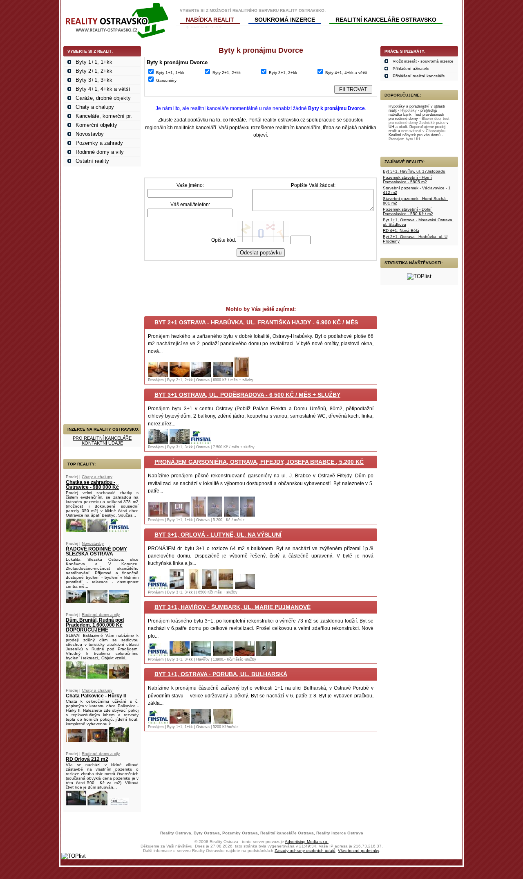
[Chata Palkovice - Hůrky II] (76, 740)
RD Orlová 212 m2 (87, 759)
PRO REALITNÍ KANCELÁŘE (102, 438)
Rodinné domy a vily (100, 152)
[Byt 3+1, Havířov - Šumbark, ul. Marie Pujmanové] (158, 654)
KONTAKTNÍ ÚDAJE (102, 443)
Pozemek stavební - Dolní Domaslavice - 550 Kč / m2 (408, 211)
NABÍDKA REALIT (210, 19)
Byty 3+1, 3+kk (94, 80)
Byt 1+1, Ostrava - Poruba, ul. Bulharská (220, 674)
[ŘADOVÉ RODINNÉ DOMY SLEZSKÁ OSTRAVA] (76, 601)
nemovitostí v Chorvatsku (423, 131)
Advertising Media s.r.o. (307, 841)
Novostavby (90, 134)
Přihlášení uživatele (411, 68)
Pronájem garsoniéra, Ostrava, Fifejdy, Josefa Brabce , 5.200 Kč (259, 462)
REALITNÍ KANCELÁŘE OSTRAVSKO (385, 19)
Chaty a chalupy (95, 107)
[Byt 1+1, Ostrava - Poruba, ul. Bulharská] (158, 722)
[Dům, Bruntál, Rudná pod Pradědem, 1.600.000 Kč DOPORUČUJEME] (76, 677)
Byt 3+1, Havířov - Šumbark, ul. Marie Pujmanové (232, 607)
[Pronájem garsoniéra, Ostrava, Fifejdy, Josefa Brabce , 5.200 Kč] (158, 515)
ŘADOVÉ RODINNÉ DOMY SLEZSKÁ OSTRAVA (96, 551)
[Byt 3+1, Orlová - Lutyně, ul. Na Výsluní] (158, 587)
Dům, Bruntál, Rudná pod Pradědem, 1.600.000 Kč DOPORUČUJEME (95, 625)
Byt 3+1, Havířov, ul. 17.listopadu (414, 171)
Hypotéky (408, 110)
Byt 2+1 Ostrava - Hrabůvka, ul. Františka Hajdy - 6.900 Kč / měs (256, 322)
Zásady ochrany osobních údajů (305, 850)
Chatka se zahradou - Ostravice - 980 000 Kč (92, 485)
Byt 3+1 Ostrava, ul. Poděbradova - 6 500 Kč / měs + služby (247, 394)
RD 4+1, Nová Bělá (401, 230)
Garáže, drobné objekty (103, 98)
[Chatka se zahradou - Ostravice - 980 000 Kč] (76, 530)
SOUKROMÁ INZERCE (285, 19)
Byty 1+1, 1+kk (94, 62)
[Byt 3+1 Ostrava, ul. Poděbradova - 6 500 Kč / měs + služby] (158, 442)
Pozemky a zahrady (99, 143)
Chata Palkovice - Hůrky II (96, 695)
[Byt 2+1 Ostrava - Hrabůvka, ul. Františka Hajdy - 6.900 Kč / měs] (158, 375)
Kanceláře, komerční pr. (104, 116)
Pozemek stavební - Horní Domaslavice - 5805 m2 (407, 179)
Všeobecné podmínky (358, 850)
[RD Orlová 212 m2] (76, 803)
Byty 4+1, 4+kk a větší (103, 89)
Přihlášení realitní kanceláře (419, 76)
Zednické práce (432, 123)
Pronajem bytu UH (404, 139)
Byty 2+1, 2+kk (94, 71)
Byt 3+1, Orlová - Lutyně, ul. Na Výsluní (218, 534)
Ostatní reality (92, 161)
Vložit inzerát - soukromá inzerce (423, 61)
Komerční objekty (96, 125)
